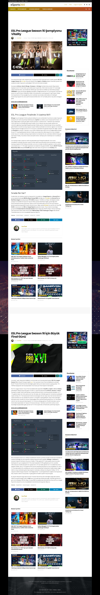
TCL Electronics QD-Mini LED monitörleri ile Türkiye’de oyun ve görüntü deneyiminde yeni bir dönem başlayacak (77, 147)
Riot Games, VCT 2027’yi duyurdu (47, 278)
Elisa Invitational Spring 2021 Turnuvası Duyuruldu (80, 388)
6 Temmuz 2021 (79, 112)
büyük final (18, 485)
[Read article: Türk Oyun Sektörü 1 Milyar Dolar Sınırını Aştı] (23, 290)
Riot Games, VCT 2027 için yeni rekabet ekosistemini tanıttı (22, 279)
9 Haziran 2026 (69, 188)
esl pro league (19, 215)
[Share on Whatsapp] (57, 75)
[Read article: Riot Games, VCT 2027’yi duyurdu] (50, 270)
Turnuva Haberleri (47, 9)
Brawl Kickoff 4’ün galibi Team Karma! (48, 298)
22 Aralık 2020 (79, 87)
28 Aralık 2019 (79, 122)
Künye (19, 1)
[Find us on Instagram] (89, 4)
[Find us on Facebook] (84, 4)
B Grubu (46, 205)
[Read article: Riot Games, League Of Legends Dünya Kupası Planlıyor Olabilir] (71, 425)
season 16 (32, 215)
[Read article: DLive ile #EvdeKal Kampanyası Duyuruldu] (71, 93)
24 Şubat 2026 (14, 300)
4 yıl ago (25, 38)
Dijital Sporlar (59, 592)
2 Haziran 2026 (69, 207)
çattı (32, 382)
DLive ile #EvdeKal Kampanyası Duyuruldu (81, 92)
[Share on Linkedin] (60, 75)
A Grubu (47, 198)
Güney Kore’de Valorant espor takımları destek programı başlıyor (81, 84)
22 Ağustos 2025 (80, 402)
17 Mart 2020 (79, 410)
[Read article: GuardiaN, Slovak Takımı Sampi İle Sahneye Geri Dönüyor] (71, 379)
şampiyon (26, 215)
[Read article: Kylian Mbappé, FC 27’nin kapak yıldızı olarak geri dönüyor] (40, 106)
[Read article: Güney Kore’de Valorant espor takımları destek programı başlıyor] (71, 84)
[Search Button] (86, 9)
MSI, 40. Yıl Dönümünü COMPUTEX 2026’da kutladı (77, 186)
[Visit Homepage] (17, 4)
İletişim (26, 1)
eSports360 (39, 592)
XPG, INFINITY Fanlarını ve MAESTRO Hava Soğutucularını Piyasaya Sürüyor (76, 167)
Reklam (22, 1)
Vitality (38, 215)
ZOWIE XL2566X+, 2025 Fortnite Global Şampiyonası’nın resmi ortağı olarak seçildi (81, 397)
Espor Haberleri (22, 9)
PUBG (70, 4)
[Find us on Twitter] (86, 4)
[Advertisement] (50, 20)
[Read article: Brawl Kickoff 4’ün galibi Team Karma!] (50, 290)
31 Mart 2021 (79, 391)
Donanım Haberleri (34, 9)
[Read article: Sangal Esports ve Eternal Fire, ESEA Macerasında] (71, 76)
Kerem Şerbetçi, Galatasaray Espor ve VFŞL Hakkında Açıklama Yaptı (81, 119)
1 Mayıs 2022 (79, 382)
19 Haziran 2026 (15, 281)
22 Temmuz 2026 (22, 109)
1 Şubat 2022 (79, 78)
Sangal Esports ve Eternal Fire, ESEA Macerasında (81, 75)
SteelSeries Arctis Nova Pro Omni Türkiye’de (74, 205)
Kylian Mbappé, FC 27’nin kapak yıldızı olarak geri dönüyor (52, 105)
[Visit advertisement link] (77, 37)
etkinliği (23, 81)
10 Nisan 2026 (41, 280)
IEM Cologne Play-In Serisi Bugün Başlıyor (81, 110)
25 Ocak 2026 (40, 300)
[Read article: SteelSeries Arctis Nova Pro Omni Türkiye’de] (77, 197)
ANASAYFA (13, 9)
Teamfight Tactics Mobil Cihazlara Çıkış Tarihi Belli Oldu (81, 407)
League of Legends (78, 4)
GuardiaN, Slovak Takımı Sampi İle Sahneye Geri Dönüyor (81, 378)
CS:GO (65, 4)
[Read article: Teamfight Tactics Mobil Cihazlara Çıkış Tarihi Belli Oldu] (71, 408)
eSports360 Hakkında (13, 1)
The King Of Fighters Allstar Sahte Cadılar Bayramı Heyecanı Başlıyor (81, 415)
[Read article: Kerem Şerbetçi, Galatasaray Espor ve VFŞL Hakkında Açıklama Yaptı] (71, 119)
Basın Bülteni (42, 275)
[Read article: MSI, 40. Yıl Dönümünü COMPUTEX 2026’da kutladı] (77, 178)
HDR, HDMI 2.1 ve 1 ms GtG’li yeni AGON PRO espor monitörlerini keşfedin (81, 101)
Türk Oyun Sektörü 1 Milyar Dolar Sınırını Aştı (23, 298)
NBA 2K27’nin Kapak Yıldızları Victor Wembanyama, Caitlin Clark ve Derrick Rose (25, 106)
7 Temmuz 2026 (69, 150)
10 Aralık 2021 (79, 106)
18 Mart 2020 (79, 419)
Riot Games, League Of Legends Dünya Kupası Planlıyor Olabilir (81, 425)
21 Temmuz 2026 (47, 107)
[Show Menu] (89, 9)
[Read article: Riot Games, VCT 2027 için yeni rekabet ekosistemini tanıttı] (23, 270)
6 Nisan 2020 (79, 95)
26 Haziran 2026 (69, 169)
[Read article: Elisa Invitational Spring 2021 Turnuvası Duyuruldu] (71, 388)
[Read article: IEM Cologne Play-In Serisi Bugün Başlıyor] (71, 112)
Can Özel (19, 38)
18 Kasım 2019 (79, 428)
